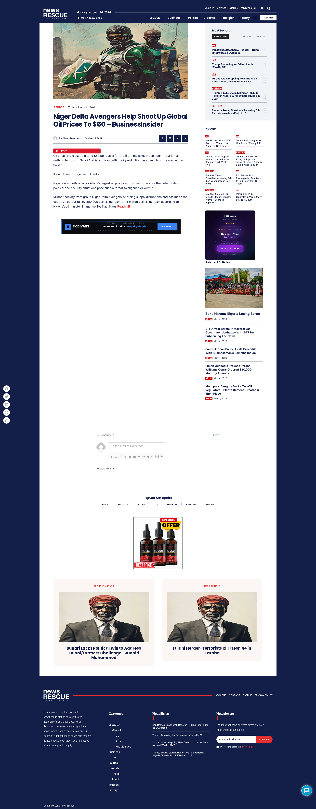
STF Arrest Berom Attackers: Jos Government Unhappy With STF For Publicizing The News (229, 332)
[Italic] (116, 457)
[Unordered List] (134, 457)
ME (214, 45)
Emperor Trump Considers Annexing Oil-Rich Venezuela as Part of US (236, 112)
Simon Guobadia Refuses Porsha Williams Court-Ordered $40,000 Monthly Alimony (228, 369)
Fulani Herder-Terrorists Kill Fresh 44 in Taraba (212, 651)
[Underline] (120, 457)
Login (216, 435)
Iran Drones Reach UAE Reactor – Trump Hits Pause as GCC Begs (235, 51)
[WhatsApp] (185, 138)
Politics (217, 88)
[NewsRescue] (55, 14)
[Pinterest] (177, 138)
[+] (157, 456)
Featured (247, 36)
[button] (269, 8)
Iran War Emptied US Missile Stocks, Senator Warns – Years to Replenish (218, 198)
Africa (59, 107)
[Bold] (111, 457)
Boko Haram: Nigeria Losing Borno (232, 314)
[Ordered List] (130, 457)
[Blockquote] (139, 457)
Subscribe (264, 739)
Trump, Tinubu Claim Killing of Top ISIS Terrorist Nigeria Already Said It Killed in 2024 (236, 95)
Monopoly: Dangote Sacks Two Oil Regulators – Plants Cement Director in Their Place (232, 390)
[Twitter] (170, 138)
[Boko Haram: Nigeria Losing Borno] (234, 288)
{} (152, 456)
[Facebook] (162, 138)
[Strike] (125, 457)
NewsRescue (71, 138)
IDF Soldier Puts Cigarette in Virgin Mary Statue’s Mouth (249, 197)
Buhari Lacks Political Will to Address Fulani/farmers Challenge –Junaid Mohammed (104, 653)
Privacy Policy (247, 747)
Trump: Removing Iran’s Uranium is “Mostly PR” (232, 66)
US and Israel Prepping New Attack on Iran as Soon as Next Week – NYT (234, 80)
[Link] (148, 457)
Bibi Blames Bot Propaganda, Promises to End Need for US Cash (248, 179)
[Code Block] (143, 457)
